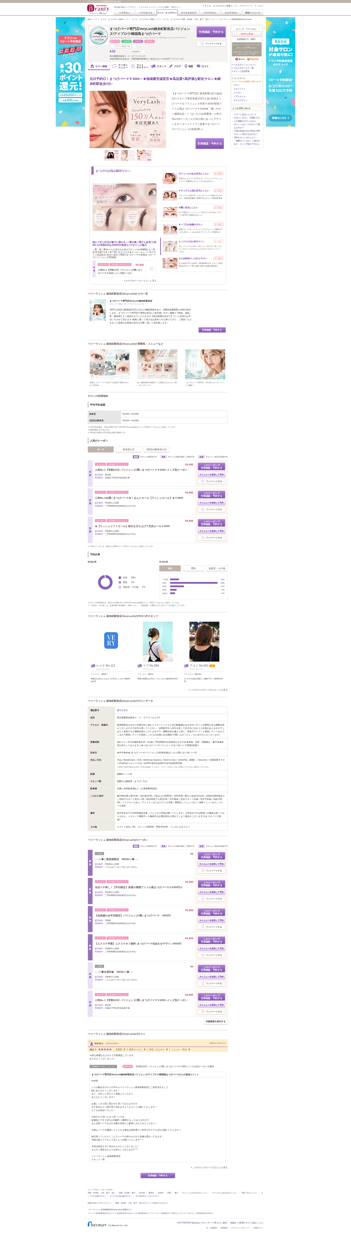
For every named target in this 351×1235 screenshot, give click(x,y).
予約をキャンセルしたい (245, 137)
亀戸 (176, 1193)
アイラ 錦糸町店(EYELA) (121, 1213)
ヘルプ (260, 6)
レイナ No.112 (105, 665)
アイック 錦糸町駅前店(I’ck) (99, 1213)
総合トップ (92, 19)
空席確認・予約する (211, 31)
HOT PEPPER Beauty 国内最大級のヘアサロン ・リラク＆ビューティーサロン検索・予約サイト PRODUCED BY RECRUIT (98, 9)
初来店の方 (129, 449)
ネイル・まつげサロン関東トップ (145, 19)
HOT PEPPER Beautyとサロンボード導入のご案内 (202, 1223)
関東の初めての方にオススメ (100, 1203)
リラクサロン (210, 12)
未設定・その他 (217, 568)
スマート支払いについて (245, 114)
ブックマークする (213, 43)
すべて (100, 449)
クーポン (237, 92)
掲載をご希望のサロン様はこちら (246, 1223)
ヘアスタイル (145, 12)
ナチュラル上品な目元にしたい (224, 1193)
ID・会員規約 (211, 1228)
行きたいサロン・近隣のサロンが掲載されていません (247, 119)
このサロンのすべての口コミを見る (210, 1167)
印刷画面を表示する (216, 1021)
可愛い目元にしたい (249, 1193)
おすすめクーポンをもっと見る (141, 280)
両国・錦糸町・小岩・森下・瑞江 (101, 1193)
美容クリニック (253, 12)
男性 (193, 568)
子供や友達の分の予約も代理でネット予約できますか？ (247, 132)
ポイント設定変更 (241, 71)
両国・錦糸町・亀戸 (127, 1193)
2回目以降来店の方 (156, 449)
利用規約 (224, 1228)
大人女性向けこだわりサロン (147, 1196)
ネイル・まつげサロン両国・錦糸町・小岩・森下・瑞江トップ (188, 19)
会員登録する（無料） (247, 39)
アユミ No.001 (199, 665)
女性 (170, 568)
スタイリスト (239, 89)
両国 (169, 1193)
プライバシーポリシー (240, 1228)
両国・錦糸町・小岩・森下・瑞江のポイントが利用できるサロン (141, 1203)
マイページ (246, 6)
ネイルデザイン (240, 100)
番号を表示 (122, 710)
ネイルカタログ (188, 12)
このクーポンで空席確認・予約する (211, 466)
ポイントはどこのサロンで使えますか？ (247, 126)
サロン (236, 85)
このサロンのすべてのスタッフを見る (209, 690)
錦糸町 (160, 1193)
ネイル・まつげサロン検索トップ (220, 6)
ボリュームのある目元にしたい (195, 1193)
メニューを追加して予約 (212, 474)
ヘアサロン (124, 12)
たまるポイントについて (244, 64)
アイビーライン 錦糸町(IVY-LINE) (162, 1213)
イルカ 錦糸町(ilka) (140, 1213)
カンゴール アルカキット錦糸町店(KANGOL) (194, 1213)
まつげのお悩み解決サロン (121, 1196)
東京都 (142, 1193)
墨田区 (151, 1193)
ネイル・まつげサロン (167, 12)
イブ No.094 (151, 665)
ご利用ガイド (257, 1228)
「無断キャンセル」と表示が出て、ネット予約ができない (247, 142)
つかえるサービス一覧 (243, 68)
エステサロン (231, 12)
